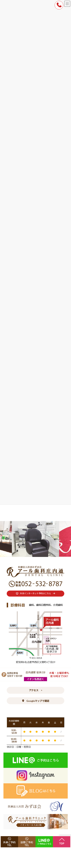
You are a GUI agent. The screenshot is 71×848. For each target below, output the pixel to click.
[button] (35, 594)
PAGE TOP (66, 819)
